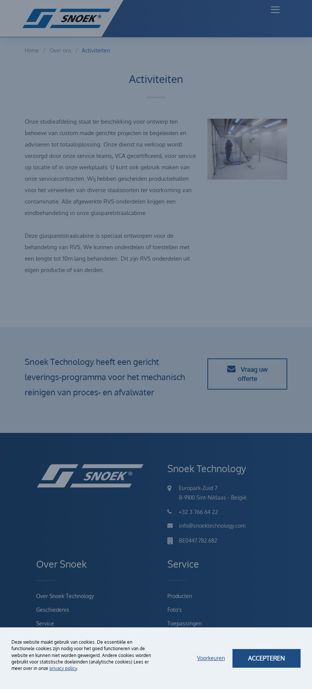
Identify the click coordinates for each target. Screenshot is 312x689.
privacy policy (63, 668)
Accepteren (266, 658)
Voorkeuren (211, 658)
